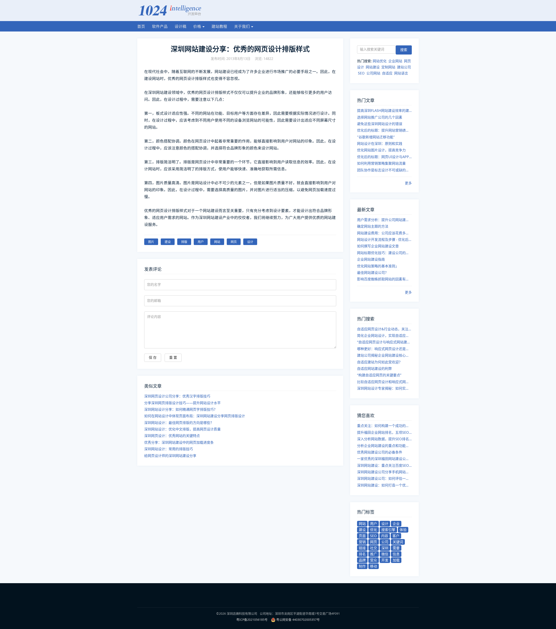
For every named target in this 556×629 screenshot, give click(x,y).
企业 (396, 523)
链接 (362, 548)
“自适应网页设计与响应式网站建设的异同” (384, 342)
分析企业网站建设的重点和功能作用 (384, 445)
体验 (403, 529)
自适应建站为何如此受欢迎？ (379, 362)
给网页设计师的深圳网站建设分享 (170, 455)
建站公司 (404, 67)
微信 (384, 554)
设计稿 (180, 26)
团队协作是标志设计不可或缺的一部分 (384, 170)
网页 (234, 242)
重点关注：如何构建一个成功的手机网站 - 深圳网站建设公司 (384, 425)
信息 (396, 554)
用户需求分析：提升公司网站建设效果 (384, 219)
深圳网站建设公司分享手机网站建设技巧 (384, 472)
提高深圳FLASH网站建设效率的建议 (384, 110)
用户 (201, 242)
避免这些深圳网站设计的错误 (379, 123)
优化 (373, 529)
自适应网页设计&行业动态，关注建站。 (384, 329)
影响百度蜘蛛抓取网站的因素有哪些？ (384, 279)
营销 (362, 542)
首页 (141, 26)
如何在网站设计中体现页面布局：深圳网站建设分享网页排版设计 (194, 416)
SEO (361, 73)
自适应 (387, 73)
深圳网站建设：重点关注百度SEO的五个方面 (384, 465)
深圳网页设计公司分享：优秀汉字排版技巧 (177, 396)
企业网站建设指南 (371, 259)
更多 (408, 183)
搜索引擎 (388, 529)
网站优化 (380, 61)
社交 (373, 548)
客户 (395, 535)
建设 (168, 242)
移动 (373, 566)
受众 (373, 560)
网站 (217, 242)
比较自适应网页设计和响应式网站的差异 (384, 381)
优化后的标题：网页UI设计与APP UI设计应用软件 (384, 156)
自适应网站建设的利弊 (374, 368)
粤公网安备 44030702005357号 (298, 619)
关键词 (398, 542)
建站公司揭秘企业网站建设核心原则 (384, 355)
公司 (384, 542)
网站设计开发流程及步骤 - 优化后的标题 (384, 239)
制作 (362, 566)
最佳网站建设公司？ (372, 272)
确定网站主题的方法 (372, 226)
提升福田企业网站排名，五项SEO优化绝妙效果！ (384, 432)
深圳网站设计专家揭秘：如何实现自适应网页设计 (384, 388)
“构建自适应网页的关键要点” (379, 375)
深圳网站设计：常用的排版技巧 (168, 449)
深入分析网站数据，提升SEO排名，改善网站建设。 (384, 439)
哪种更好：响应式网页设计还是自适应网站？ (384, 348)
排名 (362, 554)
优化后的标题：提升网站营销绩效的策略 (384, 130)
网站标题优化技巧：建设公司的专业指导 (384, 252)
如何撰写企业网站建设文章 (378, 246)
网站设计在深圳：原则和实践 (379, 143)
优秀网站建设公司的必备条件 (379, 452)
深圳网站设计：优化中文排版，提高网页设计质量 (182, 429)
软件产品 (160, 26)
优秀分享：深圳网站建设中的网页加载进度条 (179, 442)
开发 (384, 560)
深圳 (384, 548)
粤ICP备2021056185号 (252, 619)
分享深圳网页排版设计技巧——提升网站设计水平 (182, 403)
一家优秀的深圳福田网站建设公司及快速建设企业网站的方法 (384, 458)
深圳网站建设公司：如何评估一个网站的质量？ (384, 478)
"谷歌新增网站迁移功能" (376, 137)
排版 (184, 242)
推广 (373, 554)
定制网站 (388, 67)
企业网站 (395, 61)
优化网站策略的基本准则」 (378, 266)
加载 (396, 560)
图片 (151, 242)
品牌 (362, 560)
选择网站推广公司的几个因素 (379, 117)
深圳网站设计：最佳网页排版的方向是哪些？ (179, 422)
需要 (396, 548)
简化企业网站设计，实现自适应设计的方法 (384, 335)
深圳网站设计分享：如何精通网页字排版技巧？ (180, 409)
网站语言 (401, 73)
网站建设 (373, 67)
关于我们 (242, 26)
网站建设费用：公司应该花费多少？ (384, 233)
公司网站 (373, 73)
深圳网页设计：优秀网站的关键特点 (172, 435)
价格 (197, 26)
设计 (250, 242)
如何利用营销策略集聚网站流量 (381, 163)
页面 (362, 535)
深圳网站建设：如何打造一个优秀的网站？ (384, 485)
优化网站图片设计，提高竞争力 (381, 150)
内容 (384, 535)
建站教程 (219, 26)
